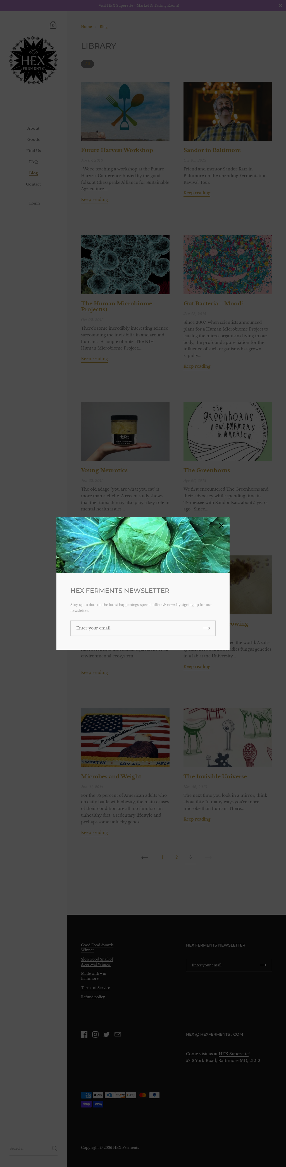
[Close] (221, 526)
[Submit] (206, 628)
